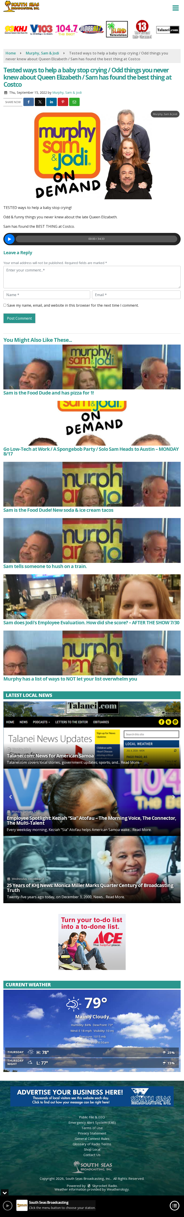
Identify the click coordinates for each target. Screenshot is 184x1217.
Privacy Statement (92, 1133)
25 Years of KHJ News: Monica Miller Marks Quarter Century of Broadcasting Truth (90, 887)
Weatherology (118, 1189)
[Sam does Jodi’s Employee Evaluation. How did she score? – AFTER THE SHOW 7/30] (92, 596)
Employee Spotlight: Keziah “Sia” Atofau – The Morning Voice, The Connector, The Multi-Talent (91, 820)
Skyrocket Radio (104, 1185)
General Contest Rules (92, 1138)
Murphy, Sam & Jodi (67, 92)
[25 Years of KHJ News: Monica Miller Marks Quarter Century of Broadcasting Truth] (92, 869)
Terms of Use (92, 1128)
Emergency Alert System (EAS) (92, 1122)
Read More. (130, 762)
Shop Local (92, 1149)
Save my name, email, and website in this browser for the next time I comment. (73, 305)
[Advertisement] (92, 942)
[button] (176, 8)
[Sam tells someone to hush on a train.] (92, 540)
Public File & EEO (92, 1117)
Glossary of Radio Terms (92, 1144)
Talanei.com (17, 762)
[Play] (9, 239)
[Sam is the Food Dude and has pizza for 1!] (92, 367)
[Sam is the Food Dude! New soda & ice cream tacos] (92, 484)
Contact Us (92, 1154)
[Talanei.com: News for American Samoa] (92, 735)
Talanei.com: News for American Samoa (50, 756)
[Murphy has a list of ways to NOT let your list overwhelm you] (92, 653)
